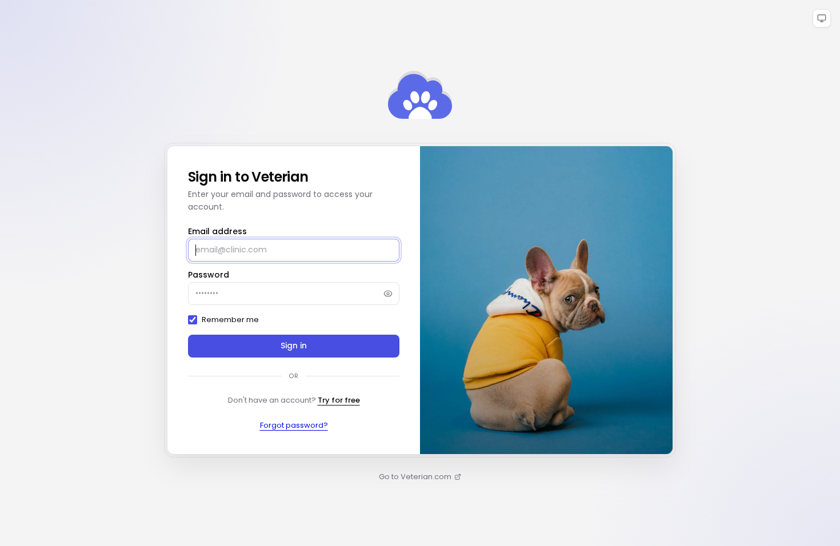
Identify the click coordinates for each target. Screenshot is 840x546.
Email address (217, 231)
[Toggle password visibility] (388, 293)
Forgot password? (294, 425)
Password (208, 275)
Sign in (294, 345)
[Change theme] (822, 18)
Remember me (230, 319)
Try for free (339, 400)
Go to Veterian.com (415, 476)
